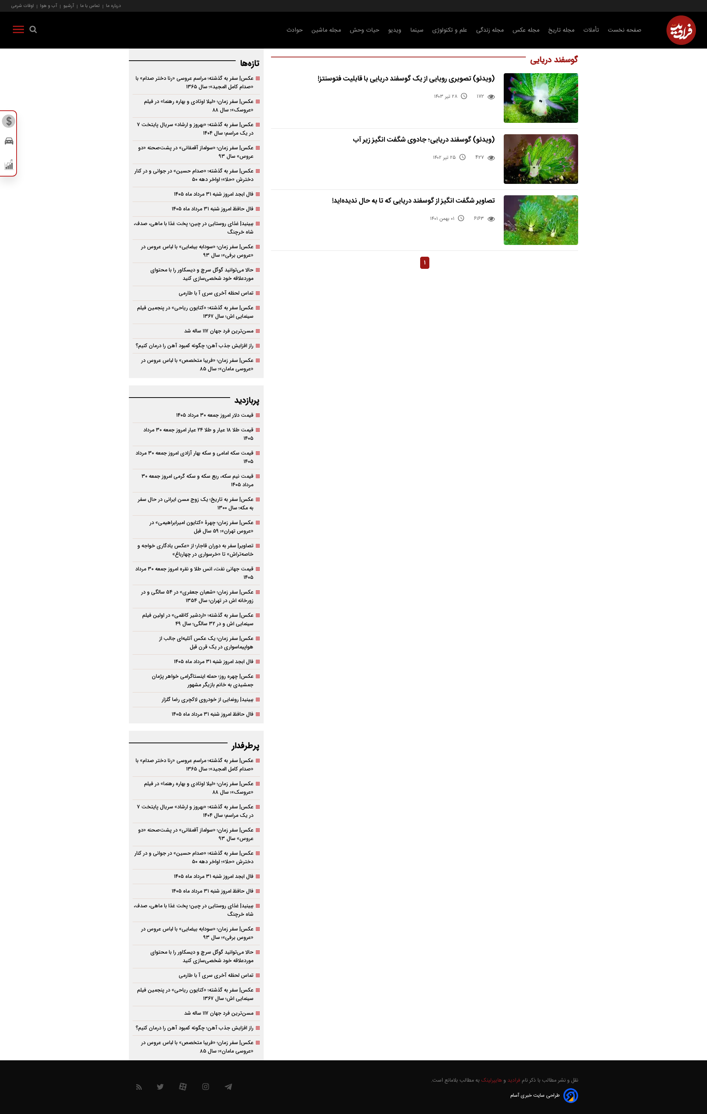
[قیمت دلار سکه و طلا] (9, 123)
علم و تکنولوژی (449, 30)
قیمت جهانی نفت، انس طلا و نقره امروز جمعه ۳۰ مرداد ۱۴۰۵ (194, 573)
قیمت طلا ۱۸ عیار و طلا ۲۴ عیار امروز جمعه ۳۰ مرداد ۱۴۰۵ (198, 434)
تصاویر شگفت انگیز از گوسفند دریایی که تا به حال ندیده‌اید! (413, 201)
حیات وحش (364, 30)
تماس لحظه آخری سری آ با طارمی (216, 293)
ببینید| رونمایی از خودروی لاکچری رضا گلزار (207, 699)
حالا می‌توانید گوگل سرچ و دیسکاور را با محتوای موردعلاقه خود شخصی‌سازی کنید (201, 274)
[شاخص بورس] (9, 166)
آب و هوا (48, 5)
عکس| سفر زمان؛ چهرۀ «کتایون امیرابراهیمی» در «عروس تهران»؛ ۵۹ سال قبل (201, 527)
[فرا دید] (681, 30)
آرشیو (68, 5)
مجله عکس (526, 30)
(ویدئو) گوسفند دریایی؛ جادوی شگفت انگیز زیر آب (424, 140)
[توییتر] (160, 1088)
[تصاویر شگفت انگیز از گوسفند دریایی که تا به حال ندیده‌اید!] (541, 220)
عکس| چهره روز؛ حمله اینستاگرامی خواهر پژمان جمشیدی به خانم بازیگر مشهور (202, 680)
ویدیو (394, 30)
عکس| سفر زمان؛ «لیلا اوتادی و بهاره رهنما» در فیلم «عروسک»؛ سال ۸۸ (198, 105)
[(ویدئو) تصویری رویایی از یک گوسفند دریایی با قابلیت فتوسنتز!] (541, 98)
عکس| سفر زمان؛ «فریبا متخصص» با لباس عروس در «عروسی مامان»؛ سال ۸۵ (197, 364)
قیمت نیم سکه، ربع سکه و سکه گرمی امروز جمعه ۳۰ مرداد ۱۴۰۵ (197, 480)
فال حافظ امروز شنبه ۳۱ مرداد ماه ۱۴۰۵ (212, 209)
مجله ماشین (326, 30)
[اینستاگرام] (205, 1088)
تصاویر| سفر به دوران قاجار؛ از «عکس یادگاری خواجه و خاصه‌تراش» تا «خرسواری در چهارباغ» (195, 550)
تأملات (591, 30)
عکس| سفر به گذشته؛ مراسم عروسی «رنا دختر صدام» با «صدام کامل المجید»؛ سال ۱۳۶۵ (194, 82)
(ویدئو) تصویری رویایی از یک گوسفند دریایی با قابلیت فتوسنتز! (406, 79)
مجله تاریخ (561, 30)
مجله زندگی (490, 30)
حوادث (294, 30)
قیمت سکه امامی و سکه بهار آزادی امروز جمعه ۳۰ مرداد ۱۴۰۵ (194, 457)
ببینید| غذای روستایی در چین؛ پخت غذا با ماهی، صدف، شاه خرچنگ (193, 228)
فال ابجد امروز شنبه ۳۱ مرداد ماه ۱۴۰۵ (213, 194)
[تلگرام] (228, 1088)
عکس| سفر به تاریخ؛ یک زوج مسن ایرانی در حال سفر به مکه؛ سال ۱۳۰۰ (195, 503)
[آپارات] (183, 1088)
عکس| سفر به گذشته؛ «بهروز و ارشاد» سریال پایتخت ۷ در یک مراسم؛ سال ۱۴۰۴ (195, 129)
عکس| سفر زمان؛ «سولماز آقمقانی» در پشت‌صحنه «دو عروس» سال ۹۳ (195, 152)
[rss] (139, 1088)
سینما (416, 30)
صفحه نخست (624, 30)
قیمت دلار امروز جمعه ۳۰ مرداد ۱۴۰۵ (214, 415)
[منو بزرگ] (18, 31)
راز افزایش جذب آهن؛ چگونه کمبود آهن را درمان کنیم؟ (194, 346)
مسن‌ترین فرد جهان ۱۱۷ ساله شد (218, 331)
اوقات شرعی (22, 5)
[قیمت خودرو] (9, 143)
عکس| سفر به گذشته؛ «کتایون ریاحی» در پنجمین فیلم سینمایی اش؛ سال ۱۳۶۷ (195, 312)
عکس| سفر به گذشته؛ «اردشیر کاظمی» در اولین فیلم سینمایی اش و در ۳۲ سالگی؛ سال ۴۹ (197, 619)
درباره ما (113, 5)
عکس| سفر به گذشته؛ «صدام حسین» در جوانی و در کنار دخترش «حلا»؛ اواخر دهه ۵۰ (193, 175)
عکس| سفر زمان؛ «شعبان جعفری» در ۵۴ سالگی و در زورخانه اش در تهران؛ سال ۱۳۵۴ (197, 596)
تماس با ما (90, 5)
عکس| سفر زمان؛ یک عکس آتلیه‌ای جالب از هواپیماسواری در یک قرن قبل (206, 642)
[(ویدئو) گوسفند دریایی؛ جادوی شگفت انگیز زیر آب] (541, 159)
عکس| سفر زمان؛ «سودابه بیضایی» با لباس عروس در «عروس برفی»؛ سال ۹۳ (197, 251)
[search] (33, 31)
